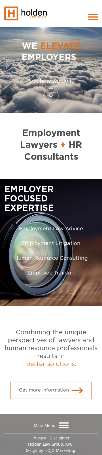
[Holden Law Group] (25, 12)
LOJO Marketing (59, 450)
